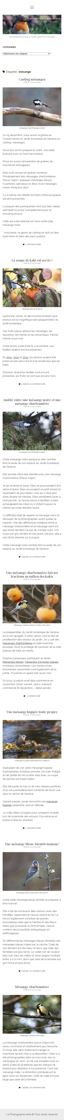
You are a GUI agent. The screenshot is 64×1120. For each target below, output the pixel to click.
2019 (9, 357)
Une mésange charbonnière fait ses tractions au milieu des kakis (32, 574)
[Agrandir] (57, 91)
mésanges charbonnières (17, 643)
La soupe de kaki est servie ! (32, 260)
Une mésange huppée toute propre (32, 712)
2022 (25, 357)
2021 (16, 357)
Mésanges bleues (13, 661)
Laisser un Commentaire (33, 384)
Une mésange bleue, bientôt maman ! (32, 844)
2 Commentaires (33, 244)
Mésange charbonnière (32, 987)
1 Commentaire (33, 696)
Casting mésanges (32, 79)
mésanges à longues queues (42, 661)
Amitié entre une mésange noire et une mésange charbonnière (32, 402)
